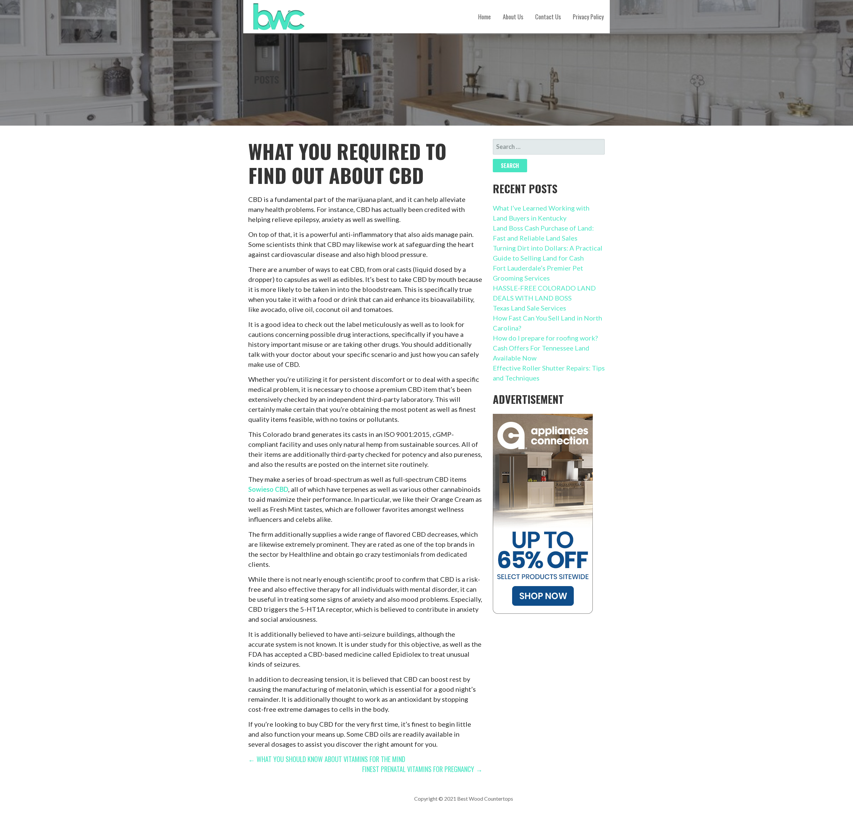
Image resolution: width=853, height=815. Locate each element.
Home (484, 16)
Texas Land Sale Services (529, 308)
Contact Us (548, 16)
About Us (513, 16)
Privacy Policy (588, 16)
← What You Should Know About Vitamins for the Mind (326, 759)
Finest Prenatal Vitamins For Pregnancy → (422, 769)
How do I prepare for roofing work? (545, 338)
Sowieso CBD (268, 489)
